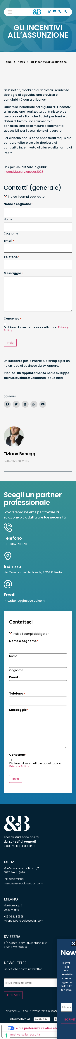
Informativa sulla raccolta (22, 1034)
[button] (9, 11)
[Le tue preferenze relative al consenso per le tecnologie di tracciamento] (6, 1035)
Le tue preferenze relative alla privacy (41, 1028)
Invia (10, 343)
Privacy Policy (19, 766)
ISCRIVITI (13, 995)
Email (9, 595)
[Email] (54, 12)
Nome (8, 219)
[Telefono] (59, 12)
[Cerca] (65, 12)
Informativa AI (19, 1019)
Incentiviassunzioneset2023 (23, 172)
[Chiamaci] (49, 12)
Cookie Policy (42, 1019)
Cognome (11, 233)
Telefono (13, 538)
